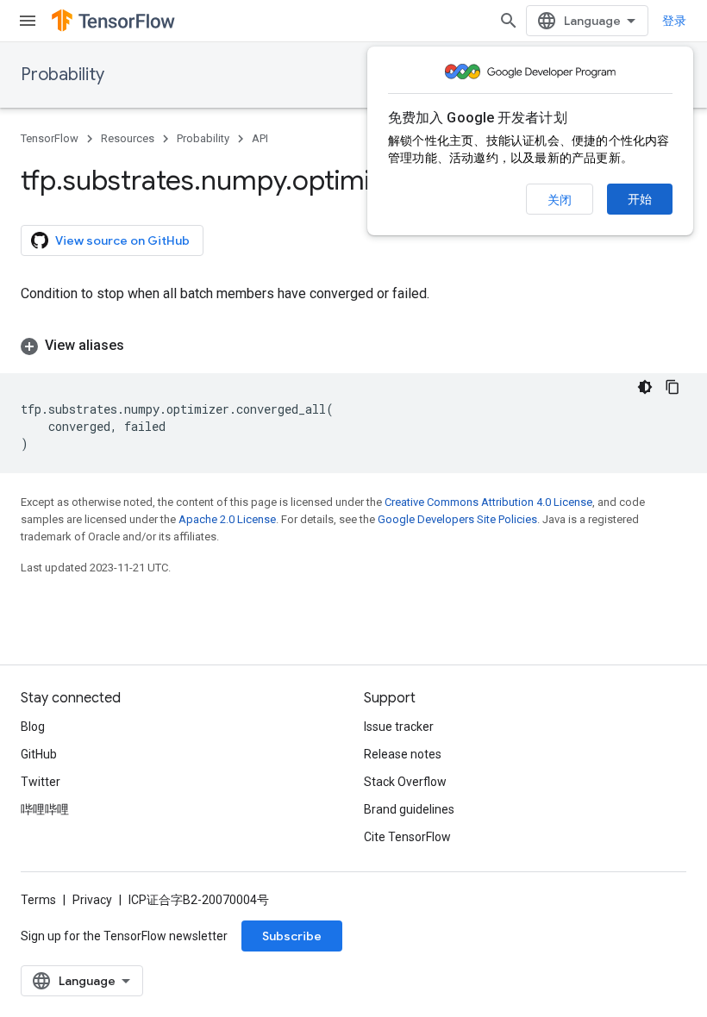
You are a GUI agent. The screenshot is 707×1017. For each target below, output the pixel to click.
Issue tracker (399, 726)
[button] (353, 345)
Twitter (40, 782)
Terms (38, 900)
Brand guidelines (409, 809)
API (260, 138)
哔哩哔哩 (45, 809)
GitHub (39, 754)
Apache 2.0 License (227, 519)
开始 (640, 199)
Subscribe (292, 936)
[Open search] (508, 20)
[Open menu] (27, 20)
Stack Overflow (405, 782)
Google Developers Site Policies (457, 519)
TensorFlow (49, 138)
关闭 (559, 200)
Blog (33, 726)
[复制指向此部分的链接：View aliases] (141, 345)
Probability (62, 74)
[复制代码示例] (672, 387)
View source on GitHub (122, 240)
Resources (127, 138)
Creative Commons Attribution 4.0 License (488, 502)
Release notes (402, 754)
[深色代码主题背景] (645, 387)
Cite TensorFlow (407, 837)
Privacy (92, 900)
